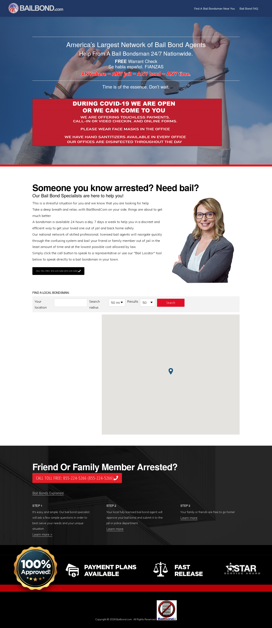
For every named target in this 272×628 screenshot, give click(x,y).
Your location (41, 304)
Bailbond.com (38, 9)
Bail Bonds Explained (48, 493)
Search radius (94, 304)
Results (132, 301)
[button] (263, 6)
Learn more (114, 529)
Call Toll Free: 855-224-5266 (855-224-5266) (57, 271)
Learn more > (42, 534)
